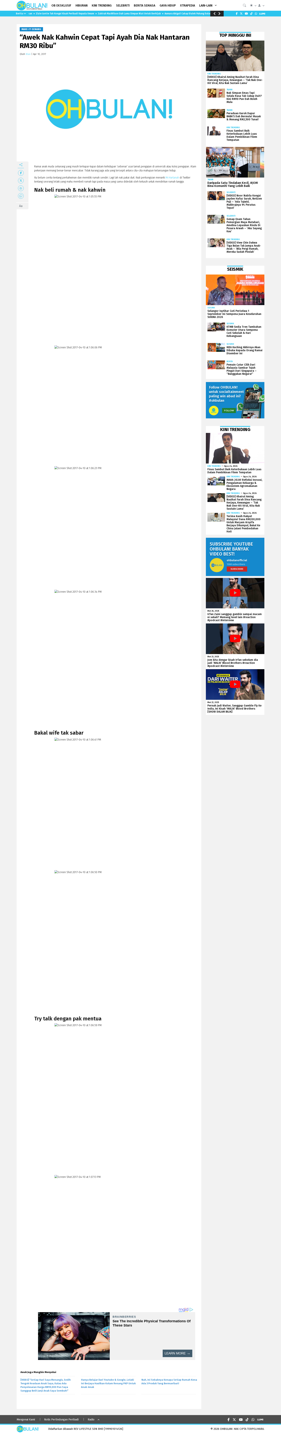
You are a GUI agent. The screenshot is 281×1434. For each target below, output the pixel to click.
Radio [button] (91, 1419)
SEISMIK (211, 307)
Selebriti (231, 192)
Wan (28, 54)
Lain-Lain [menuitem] (205, 5)
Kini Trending (214, 74)
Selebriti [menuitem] (123, 5)
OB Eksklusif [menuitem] (61, 5)
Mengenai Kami (26, 1419)
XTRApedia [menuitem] (187, 5)
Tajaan (229, 89)
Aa (21, 206)
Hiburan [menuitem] (82, 5)
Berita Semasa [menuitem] (144, 5)
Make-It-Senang (31, 29)
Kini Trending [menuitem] (102, 5)
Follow (229, 410)
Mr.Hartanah (173, 177)
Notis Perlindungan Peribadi (61, 1419)
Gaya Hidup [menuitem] (168, 5)
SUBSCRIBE (237, 568)
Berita (230, 361)
